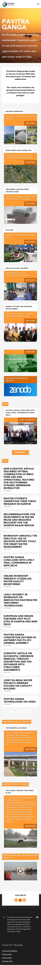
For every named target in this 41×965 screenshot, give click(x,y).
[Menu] (38, 4)
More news (19, 452)
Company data (7, 961)
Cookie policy (7, 958)
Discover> (30, 123)
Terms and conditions (9, 951)
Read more (30, 749)
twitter (20, 900)
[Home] (19, 4)
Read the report (27, 420)
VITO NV (20, 945)
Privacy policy (7, 954)
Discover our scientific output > (17, 380)
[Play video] (20, 871)
